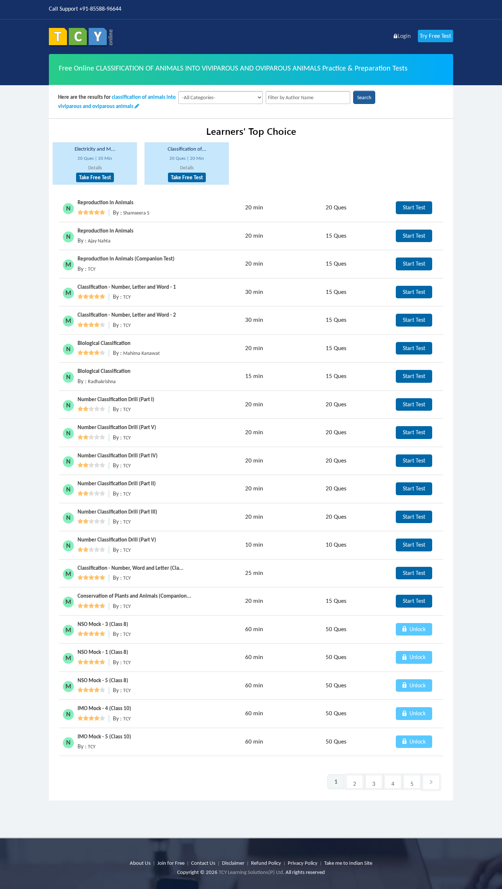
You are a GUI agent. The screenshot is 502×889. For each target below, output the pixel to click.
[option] (95, 163)
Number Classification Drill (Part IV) (118, 455)
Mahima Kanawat (141, 353)
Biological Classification (104, 343)
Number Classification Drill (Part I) (116, 399)
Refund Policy (266, 863)
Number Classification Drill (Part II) (117, 483)
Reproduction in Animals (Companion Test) (126, 258)
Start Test (414, 207)
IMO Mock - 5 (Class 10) (104, 736)
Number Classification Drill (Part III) (117, 511)
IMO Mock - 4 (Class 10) (104, 708)
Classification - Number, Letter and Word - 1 (127, 287)
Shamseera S (136, 213)
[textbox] (308, 97)
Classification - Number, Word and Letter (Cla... (130, 568)
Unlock (417, 629)
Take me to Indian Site (348, 863)
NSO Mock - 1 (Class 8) (103, 652)
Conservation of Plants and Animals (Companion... (134, 596)
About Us (140, 863)
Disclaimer (233, 863)
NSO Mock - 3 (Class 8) (103, 624)
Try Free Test (435, 36)
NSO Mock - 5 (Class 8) (103, 680)
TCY (92, 269)
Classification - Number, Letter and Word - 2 (127, 315)
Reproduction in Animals (105, 202)
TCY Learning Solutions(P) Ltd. (251, 872)
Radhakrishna (102, 381)
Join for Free (170, 863)
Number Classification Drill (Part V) (117, 427)
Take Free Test (95, 177)
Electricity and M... (95, 148)
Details (95, 167)
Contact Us (203, 863)
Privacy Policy (303, 863)
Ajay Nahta (99, 241)
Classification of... (187, 148)
